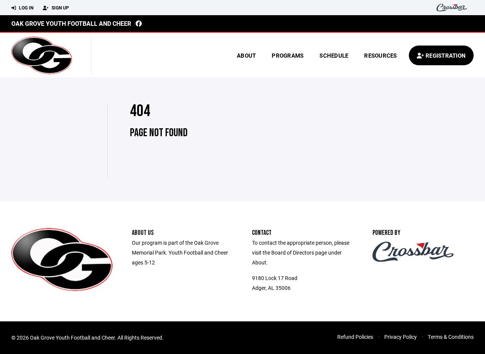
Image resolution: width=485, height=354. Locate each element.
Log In (25, 8)
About (246, 55)
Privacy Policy (400, 336)
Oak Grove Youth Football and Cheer (71, 23)
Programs (288, 55)
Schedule (333, 55)
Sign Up (59, 8)
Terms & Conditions (451, 336)
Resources (380, 55)
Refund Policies (355, 336)
